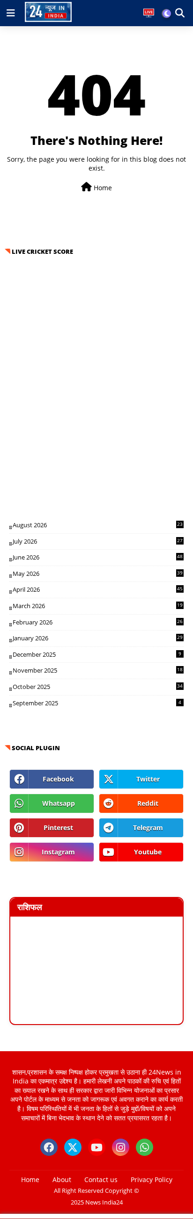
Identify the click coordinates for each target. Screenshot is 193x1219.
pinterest (58, 827)
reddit (147, 803)
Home (102, 187)
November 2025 (98, 670)
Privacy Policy (151, 1179)
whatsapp (58, 803)
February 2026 (98, 622)
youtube (148, 851)
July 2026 (98, 541)
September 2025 (97, 703)
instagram (58, 851)
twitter (148, 778)
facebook (58, 778)
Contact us (101, 1179)
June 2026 (98, 557)
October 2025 (98, 686)
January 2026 (98, 638)
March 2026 (98, 606)
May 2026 (98, 573)
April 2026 (98, 589)
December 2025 (97, 654)
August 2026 (98, 525)
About (61, 1179)
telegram (148, 827)
